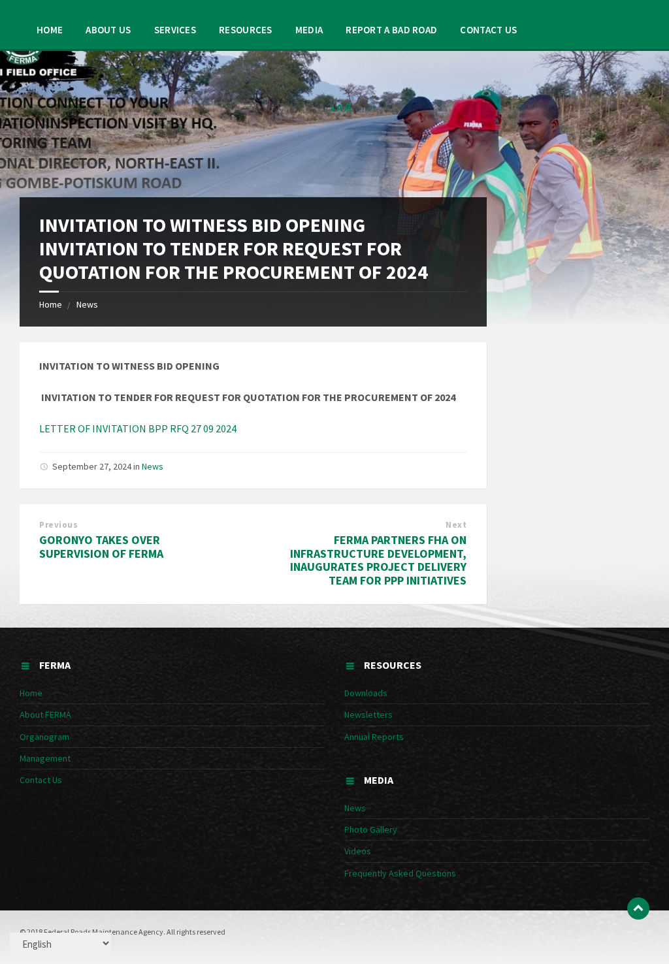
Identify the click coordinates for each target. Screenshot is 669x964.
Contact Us (488, 30)
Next (456, 524)
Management (45, 758)
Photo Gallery (370, 829)
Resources (245, 30)
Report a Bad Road (391, 30)
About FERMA (45, 714)
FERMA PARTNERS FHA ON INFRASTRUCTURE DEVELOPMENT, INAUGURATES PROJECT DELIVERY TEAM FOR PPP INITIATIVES (378, 560)
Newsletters (368, 714)
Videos (357, 851)
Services (175, 30)
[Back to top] (638, 908)
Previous (58, 524)
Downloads (365, 693)
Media (309, 30)
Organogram (44, 737)
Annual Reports (374, 737)
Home (50, 30)
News (87, 304)
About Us (108, 30)
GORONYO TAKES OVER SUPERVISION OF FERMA (101, 546)
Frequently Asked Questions (400, 873)
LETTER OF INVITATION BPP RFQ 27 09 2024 (138, 428)
